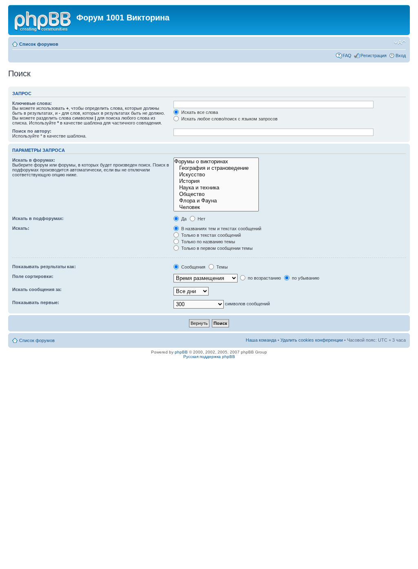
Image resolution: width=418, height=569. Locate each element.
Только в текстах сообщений (210, 235)
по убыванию (305, 278)
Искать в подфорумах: (38, 218)
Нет (200, 218)
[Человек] (216, 207)
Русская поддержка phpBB (209, 356)
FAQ (346, 55)
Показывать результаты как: (44, 266)
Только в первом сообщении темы (216, 248)
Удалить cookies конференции (311, 340)
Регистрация (373, 55)
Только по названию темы (207, 241)
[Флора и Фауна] (216, 201)
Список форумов (38, 44)
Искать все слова (199, 112)
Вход (401, 55)
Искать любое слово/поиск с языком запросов (229, 118)
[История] (216, 181)
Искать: (20, 228)
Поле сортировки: (32, 276)
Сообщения (192, 266)
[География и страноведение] (216, 168)
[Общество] (216, 194)
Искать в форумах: (33, 160)
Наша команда (261, 340)
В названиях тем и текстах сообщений (220, 228)
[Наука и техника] (216, 187)
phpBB (181, 352)
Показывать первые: (35, 302)
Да (183, 218)
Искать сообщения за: (37, 289)
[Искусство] (216, 174)
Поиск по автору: (31, 131)
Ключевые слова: (32, 103)
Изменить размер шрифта (400, 42)
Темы (221, 266)
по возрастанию (264, 278)
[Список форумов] (43, 20)
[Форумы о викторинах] (216, 161)
